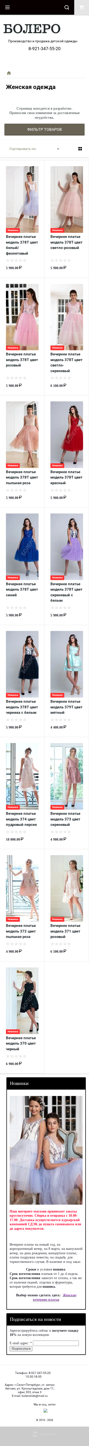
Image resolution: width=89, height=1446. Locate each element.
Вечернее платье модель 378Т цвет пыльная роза (22, 477)
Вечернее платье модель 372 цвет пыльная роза (21, 931)
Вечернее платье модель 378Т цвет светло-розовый (66, 242)
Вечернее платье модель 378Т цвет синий (22, 589)
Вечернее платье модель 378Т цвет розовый (22, 359)
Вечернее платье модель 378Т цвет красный (66, 477)
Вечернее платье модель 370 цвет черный (21, 1043)
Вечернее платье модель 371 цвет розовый (65, 931)
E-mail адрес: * (21, 1343)
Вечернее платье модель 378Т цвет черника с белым (22, 707)
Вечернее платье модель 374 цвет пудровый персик (21, 819)
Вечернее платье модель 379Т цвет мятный (66, 707)
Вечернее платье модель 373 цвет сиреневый (65, 819)
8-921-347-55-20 (44, 48)
